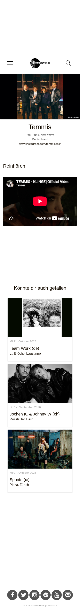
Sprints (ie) (20, 479)
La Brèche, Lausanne (25, 353)
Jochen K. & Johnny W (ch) (35, 414)
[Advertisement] (40, 542)
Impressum (51, 605)
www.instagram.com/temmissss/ (40, 143)
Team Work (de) (24, 348)
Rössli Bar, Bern (21, 419)
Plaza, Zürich (19, 485)
